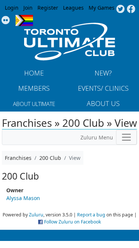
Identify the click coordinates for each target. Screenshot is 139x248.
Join (28, 7)
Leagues (73, 7)
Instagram (6, 20)
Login (12, 7)
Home (34, 72)
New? (103, 72)
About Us (103, 103)
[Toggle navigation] (126, 137)
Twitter (120, 9)
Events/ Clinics (103, 88)
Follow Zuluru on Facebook (72, 222)
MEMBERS (34, 88)
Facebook (131, 9)
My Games (102, 7)
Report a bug (91, 215)
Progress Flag (24, 20)
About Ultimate (34, 103)
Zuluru (36, 215)
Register (47, 7)
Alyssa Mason (23, 198)
